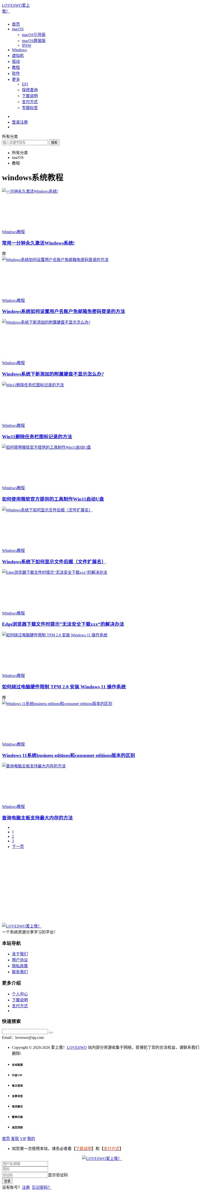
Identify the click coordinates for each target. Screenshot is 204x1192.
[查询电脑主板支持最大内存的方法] (34, 766)
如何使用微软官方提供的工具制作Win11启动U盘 (53, 499)
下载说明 (30, 96)
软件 (16, 73)
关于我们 (20, 954)
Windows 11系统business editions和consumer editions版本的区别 (68, 755)
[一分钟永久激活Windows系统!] (30, 191)
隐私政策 (20, 966)
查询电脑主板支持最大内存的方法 (37, 817)
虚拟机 (18, 55)
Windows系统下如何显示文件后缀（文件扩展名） (54, 561)
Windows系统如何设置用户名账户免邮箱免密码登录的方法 (63, 311)
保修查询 (30, 90)
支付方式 (30, 102)
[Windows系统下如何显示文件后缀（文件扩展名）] (47, 510)
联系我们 (20, 972)
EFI (25, 84)
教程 (16, 67)
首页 (16, 24)
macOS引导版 (34, 35)
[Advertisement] (102, 888)
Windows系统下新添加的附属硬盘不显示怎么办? (53, 374)
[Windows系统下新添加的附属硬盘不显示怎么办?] (46, 322)
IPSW (26, 45)
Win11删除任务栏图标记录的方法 (37, 436)
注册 (26, 1187)
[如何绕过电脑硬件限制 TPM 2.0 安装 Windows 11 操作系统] (54, 635)
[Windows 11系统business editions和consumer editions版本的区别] (57, 704)
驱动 (16, 61)
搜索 (54, 142)
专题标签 (30, 108)
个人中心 (20, 994)
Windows (19, 50)
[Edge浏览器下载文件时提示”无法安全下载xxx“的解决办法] (54, 572)
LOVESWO (77, 1047)
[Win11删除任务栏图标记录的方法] (33, 385)
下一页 (18, 846)
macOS (18, 29)
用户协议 (20, 960)
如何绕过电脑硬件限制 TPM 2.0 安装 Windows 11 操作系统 (64, 686)
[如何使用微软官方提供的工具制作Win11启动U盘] (46, 447)
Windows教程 (13, 232)
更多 (16, 79)
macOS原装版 (34, 41)
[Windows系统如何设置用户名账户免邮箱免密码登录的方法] (55, 260)
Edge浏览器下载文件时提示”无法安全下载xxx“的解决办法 (63, 624)
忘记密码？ (42, 1187)
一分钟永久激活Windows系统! (38, 243)
